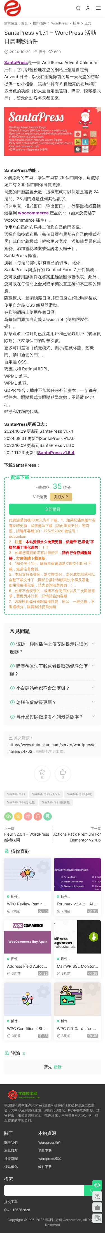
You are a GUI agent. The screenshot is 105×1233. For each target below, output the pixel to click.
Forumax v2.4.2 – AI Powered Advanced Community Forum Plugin (77, 904)
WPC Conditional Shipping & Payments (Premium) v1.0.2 (27, 1028)
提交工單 (11, 1202)
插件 (42, 51)
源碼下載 (45, 1150)
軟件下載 (45, 1167)
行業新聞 (11, 1159)
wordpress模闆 (49, 1159)
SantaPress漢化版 (21, 802)
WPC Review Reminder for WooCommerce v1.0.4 (27, 904)
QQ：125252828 (17, 1210)
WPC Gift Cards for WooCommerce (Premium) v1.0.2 (76, 1028)
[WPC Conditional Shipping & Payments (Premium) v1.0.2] (27, 999)
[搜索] (78, 8)
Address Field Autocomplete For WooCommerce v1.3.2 (27, 966)
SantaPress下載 (79, 794)
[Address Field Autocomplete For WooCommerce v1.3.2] (27, 937)
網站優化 (11, 1167)
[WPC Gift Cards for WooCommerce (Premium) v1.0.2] (77, 999)
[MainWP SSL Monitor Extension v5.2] (77, 937)
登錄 (57, 1066)
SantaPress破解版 (56, 802)
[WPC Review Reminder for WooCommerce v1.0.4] (27, 874)
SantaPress (16, 794)
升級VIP (61, 496)
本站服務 (11, 1150)
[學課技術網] (12, 8)
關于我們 (11, 1142)
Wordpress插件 (49, 1142)
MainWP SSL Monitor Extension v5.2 (77, 966)
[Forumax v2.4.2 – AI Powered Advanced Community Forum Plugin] (77, 874)
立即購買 (52, 509)
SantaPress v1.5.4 (46, 794)
